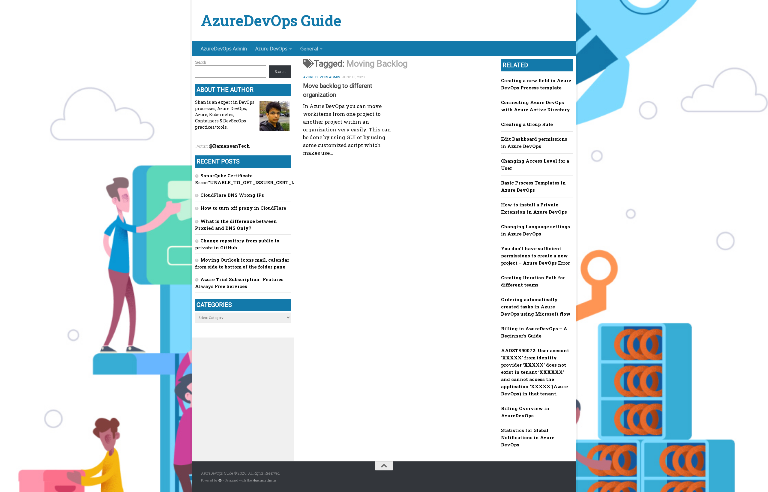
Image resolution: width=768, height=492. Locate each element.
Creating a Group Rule (527, 124)
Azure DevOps (271, 48)
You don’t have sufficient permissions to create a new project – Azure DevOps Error (535, 255)
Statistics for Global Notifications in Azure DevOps (527, 437)
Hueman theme (264, 480)
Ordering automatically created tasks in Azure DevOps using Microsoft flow (536, 306)
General (309, 48)
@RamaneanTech (229, 146)
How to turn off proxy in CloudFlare (243, 208)
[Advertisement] (400, 220)
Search (200, 62)
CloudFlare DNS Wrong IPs (232, 195)
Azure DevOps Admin (321, 77)
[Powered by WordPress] (220, 480)
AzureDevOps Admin (224, 48)
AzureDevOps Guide (271, 20)
